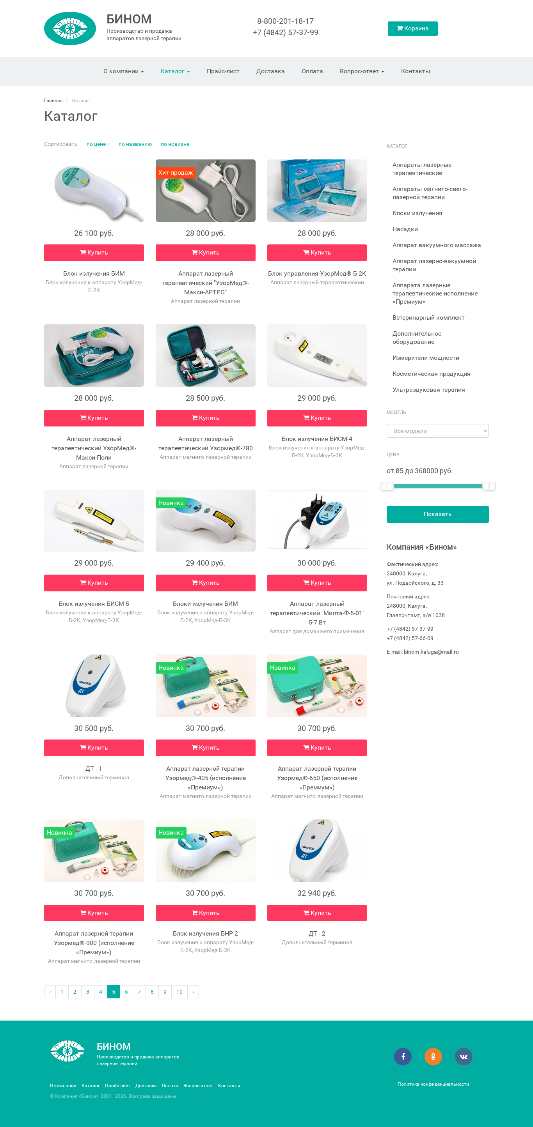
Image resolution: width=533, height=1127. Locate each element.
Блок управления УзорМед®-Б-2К (317, 273)
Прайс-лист (223, 71)
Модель (396, 412)
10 (179, 992)
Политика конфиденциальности (433, 1084)
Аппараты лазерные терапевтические (422, 169)
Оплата (312, 71)
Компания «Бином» (422, 547)
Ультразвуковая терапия (429, 389)
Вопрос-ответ (360, 71)
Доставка (270, 71)
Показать (438, 514)
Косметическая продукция (432, 373)
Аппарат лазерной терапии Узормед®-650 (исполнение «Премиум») (317, 778)
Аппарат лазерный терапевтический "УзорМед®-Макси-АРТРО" (205, 283)
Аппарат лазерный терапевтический (317, 282)
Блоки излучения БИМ (205, 603)
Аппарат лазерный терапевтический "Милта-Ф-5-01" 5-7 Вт (317, 613)
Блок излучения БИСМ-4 (317, 438)
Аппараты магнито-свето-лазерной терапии (430, 193)
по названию (135, 144)
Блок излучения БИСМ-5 (94, 603)
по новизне (175, 144)
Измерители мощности (426, 357)
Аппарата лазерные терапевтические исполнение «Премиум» (435, 293)
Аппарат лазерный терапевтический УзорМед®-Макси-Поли (94, 448)
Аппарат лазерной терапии (205, 301)
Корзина (416, 28)
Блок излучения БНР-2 (205, 933)
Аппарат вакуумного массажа (437, 245)
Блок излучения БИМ (94, 273)
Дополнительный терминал (94, 777)
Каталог (173, 71)
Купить (97, 252)
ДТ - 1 (93, 768)
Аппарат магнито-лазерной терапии (206, 457)
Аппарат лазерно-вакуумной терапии (434, 265)
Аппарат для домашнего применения (317, 631)
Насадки (405, 229)
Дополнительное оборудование (417, 337)
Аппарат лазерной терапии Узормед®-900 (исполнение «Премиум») (94, 943)
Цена (393, 454)
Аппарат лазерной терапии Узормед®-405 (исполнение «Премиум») (205, 778)
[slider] (387, 486)
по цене (96, 144)
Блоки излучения (417, 213)
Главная (53, 100)
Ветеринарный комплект (429, 317)
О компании (121, 71)
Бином (129, 19)
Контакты (415, 71)
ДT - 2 (317, 933)
